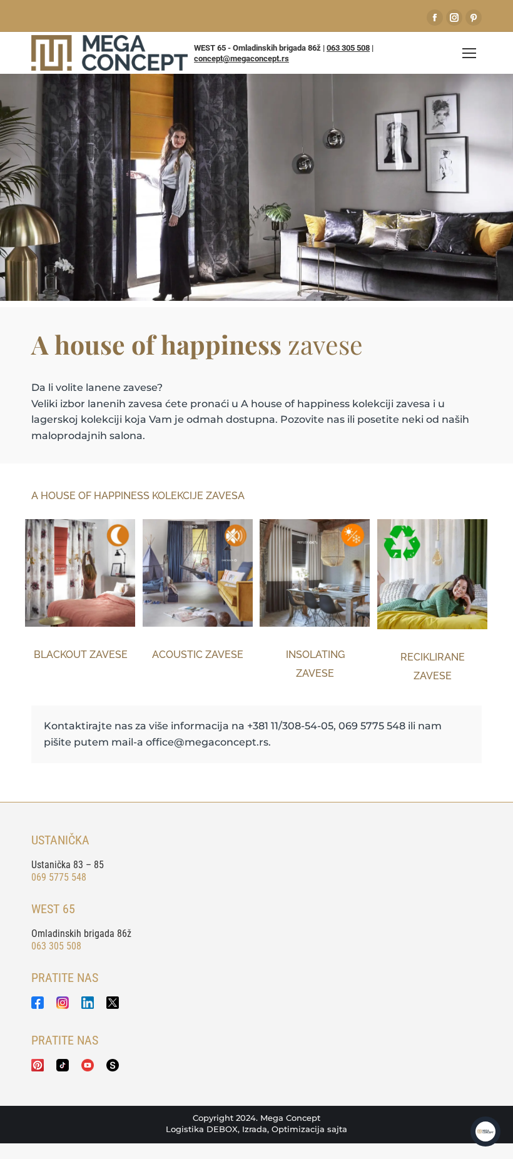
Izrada (254, 1129)
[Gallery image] (80, 572)
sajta (337, 1129)
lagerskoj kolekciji (76, 419)
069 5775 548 (58, 877)
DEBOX (222, 1129)
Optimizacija (298, 1129)
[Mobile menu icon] (469, 53)
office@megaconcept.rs (207, 742)
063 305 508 (348, 48)
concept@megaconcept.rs (241, 58)
